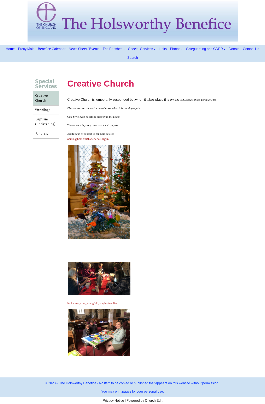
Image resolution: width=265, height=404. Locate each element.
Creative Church (41, 98)
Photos (175, 49)
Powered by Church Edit (144, 400)
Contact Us (251, 49)
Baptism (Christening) (45, 121)
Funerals (41, 134)
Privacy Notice (113, 400)
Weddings (42, 110)
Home (10, 49)
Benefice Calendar (51, 49)
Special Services (140, 49)
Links (163, 49)
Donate (234, 49)
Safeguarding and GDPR (204, 49)
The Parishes (112, 49)
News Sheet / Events (84, 49)
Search (132, 57)
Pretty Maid (26, 49)
